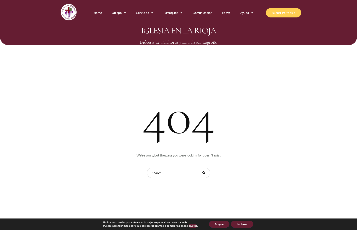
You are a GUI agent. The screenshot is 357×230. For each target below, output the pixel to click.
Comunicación (202, 13)
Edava (226, 13)
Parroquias (170, 13)
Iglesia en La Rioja (178, 30)
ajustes (193, 226)
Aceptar (219, 224)
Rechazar (242, 224)
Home (98, 13)
